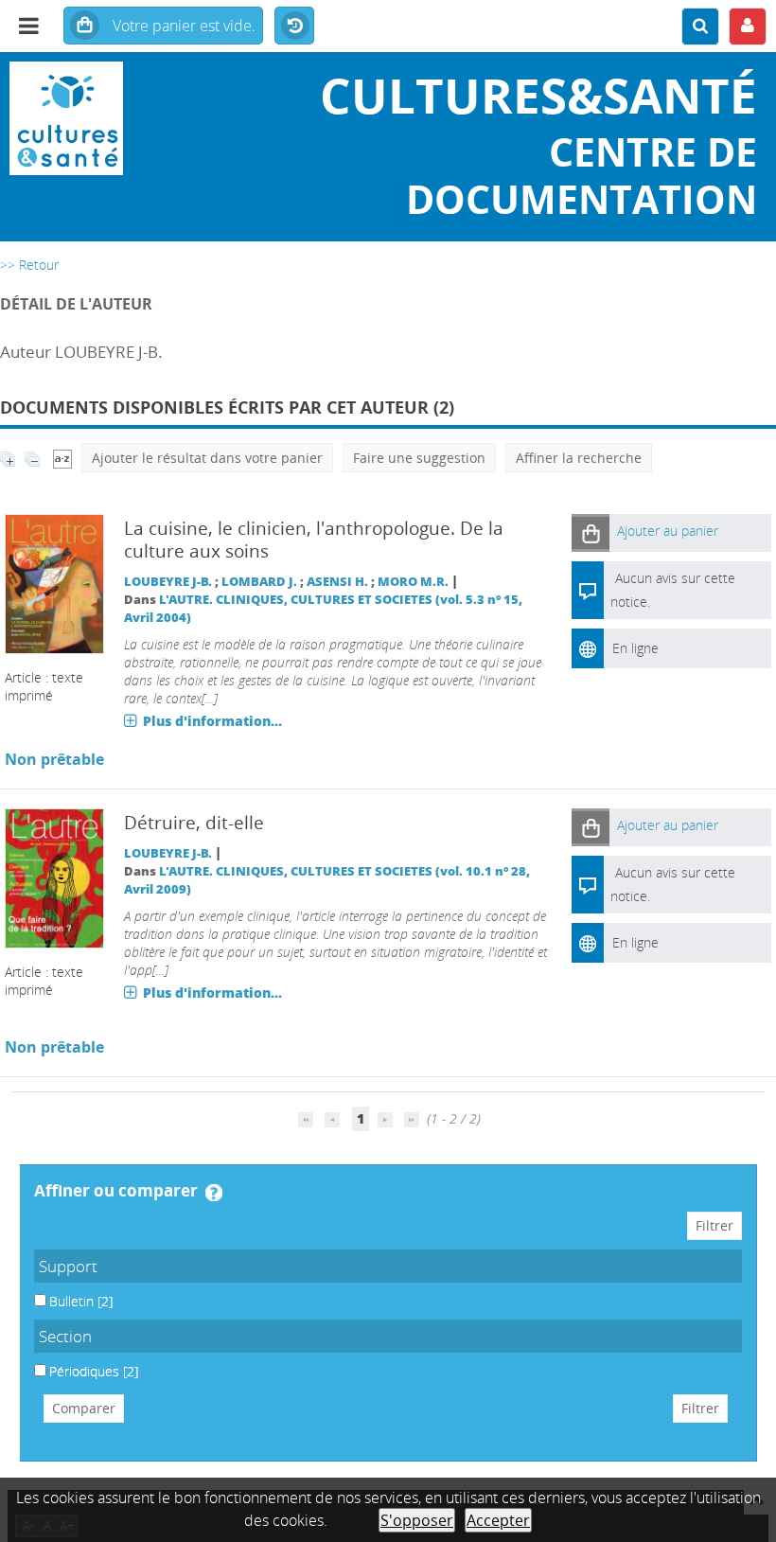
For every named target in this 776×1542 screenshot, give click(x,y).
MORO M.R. (413, 582)
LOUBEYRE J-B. (168, 582)
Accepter (498, 1520)
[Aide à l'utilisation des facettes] (213, 1192)
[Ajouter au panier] (590, 532)
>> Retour (29, 265)
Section (65, 1336)
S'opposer (416, 1520)
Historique (294, 26)
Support (68, 1266)
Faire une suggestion (419, 458)
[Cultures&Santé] (129, 118)
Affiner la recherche (579, 458)
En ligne (635, 648)
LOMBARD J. (259, 582)
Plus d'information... (212, 721)
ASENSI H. (337, 582)
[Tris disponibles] (62, 458)
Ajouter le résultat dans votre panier (207, 458)
